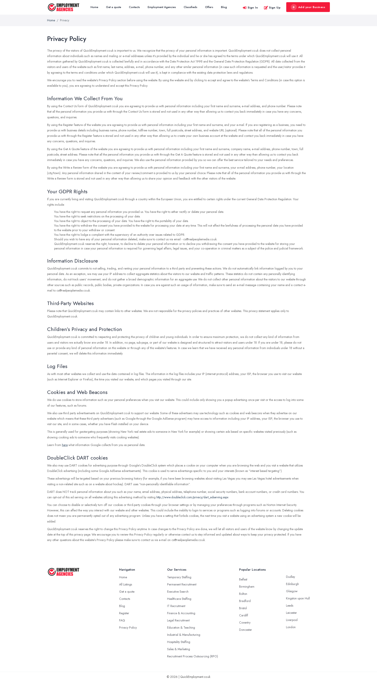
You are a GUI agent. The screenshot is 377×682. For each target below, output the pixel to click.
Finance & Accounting (181, 613)
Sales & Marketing (178, 649)
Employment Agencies (162, 7)
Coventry (244, 622)
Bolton (243, 594)
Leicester (291, 613)
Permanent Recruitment (181, 584)
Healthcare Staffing (179, 599)
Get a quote (113, 7)
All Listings (125, 584)
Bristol (243, 608)
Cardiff (243, 615)
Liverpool (292, 620)
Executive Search (177, 591)
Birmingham (246, 586)
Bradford (245, 601)
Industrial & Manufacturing (183, 635)
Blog (224, 7)
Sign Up (275, 7)
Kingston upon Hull (298, 598)
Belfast (243, 579)
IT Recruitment (176, 606)
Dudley (290, 577)
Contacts (134, 7)
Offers (209, 7)
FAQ (122, 620)
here (65, 445)
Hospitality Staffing (178, 642)
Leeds (289, 605)
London (291, 627)
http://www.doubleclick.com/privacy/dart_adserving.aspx (192, 497)
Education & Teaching (181, 627)
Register (124, 613)
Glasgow (292, 591)
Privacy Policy (128, 627)
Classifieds (190, 7)
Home (94, 7)
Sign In (253, 7)
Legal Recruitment (178, 620)
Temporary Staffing (179, 577)
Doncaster (245, 630)
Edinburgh (292, 584)
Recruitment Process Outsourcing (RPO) (192, 656)
